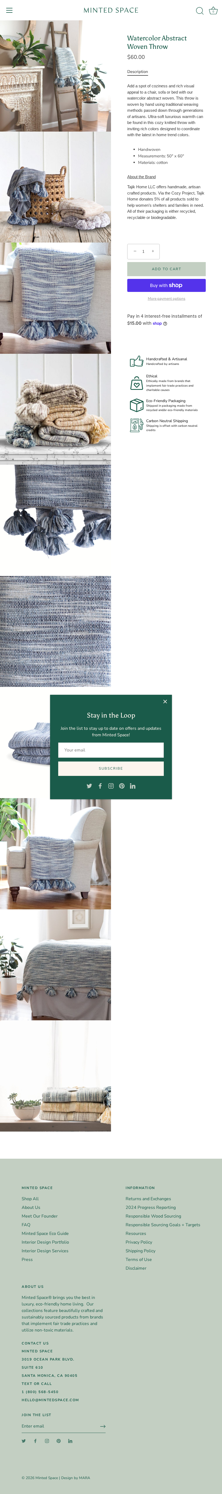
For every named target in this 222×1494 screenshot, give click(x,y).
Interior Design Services (45, 1251)
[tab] (140, 71)
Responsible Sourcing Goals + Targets (163, 1225)
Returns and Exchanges (148, 1199)
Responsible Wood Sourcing (153, 1216)
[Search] (200, 11)
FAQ (26, 1225)
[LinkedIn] (132, 786)
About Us (31, 1208)
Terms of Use (139, 1260)
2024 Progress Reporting (151, 1208)
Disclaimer (136, 1268)
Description (137, 71)
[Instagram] (111, 786)
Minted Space (46, 1477)
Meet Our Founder (40, 1216)
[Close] (165, 702)
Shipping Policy (140, 1251)
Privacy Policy (139, 1242)
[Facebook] (100, 786)
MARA (84, 1477)
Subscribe (111, 768)
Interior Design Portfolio (45, 1242)
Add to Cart (166, 269)
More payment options (166, 298)
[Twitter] (89, 786)
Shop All (30, 1199)
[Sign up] (103, 1426)
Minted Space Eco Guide (45, 1234)
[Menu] (9, 10)
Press (27, 1260)
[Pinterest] (122, 786)
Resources (136, 1234)
